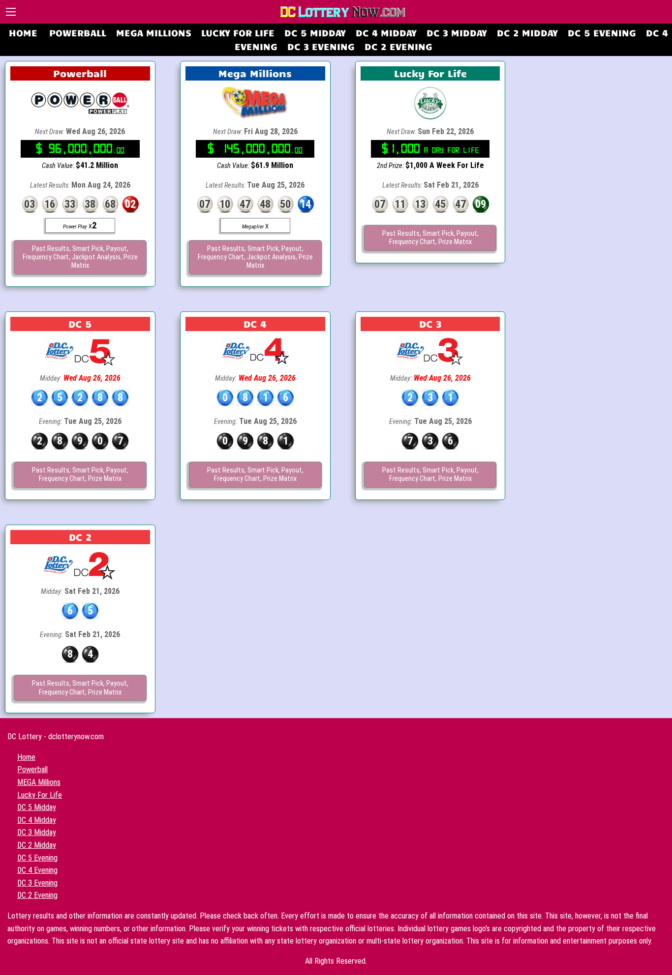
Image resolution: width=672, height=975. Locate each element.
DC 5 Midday (315, 32)
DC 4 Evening (37, 870)
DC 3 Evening (321, 46)
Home (23, 32)
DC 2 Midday (527, 32)
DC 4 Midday (386, 32)
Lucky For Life (238, 32)
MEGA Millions (153, 32)
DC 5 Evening (602, 32)
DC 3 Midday (457, 32)
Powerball (77, 32)
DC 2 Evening (398, 46)
